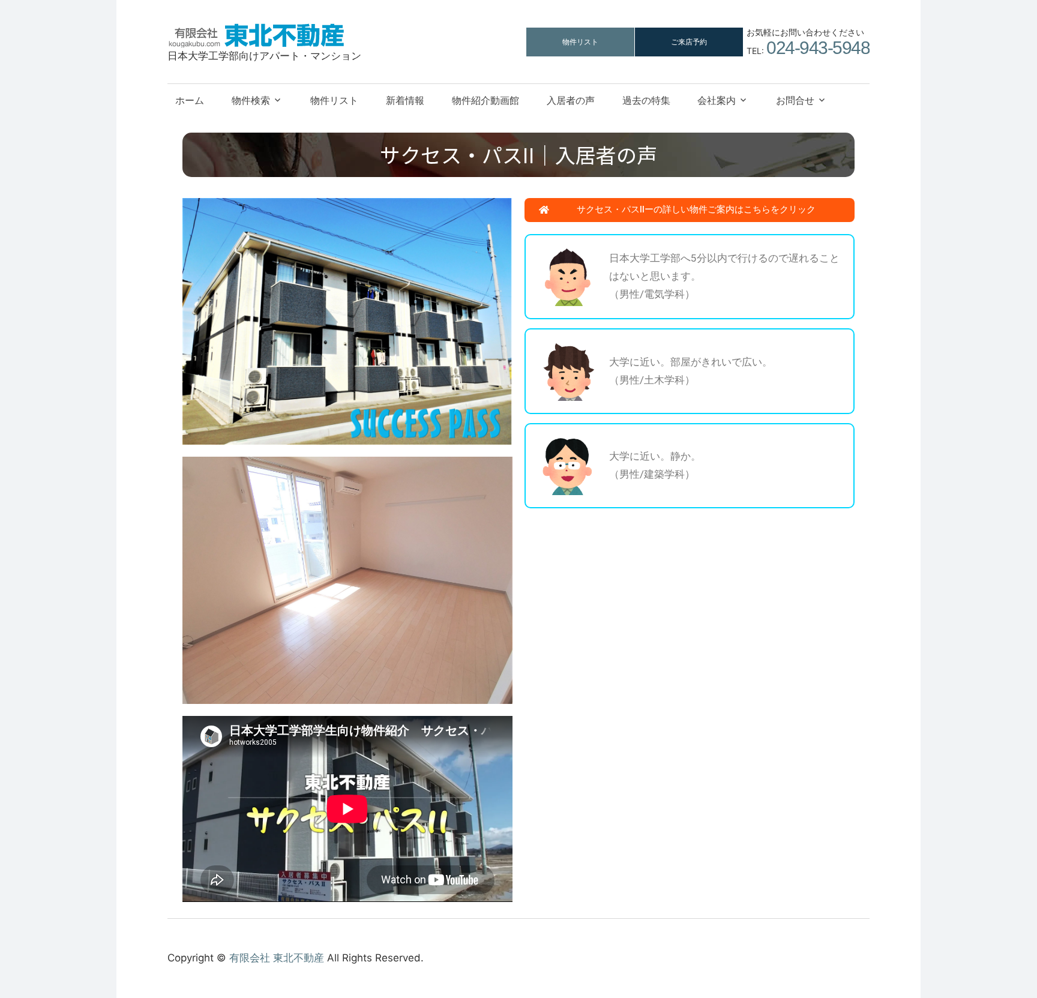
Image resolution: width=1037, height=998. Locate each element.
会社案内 (716, 100)
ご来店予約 (689, 41)
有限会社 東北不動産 (276, 958)
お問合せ (795, 100)
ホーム (189, 100)
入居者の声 (571, 100)
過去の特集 (646, 100)
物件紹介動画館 (485, 100)
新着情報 (405, 100)
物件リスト (580, 41)
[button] (690, 210)
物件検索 (251, 100)
